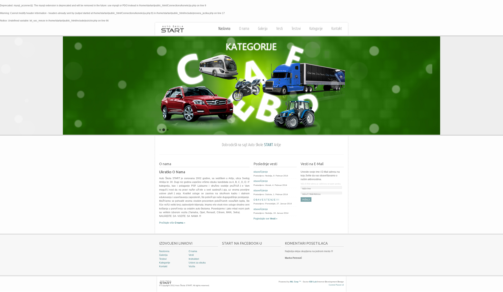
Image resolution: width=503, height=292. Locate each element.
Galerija (262, 29)
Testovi (296, 29)
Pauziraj (334, 128)
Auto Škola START (172, 29)
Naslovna (224, 29)
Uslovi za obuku (197, 262)
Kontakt (336, 29)
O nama (243, 28)
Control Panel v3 (336, 285)
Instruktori (194, 259)
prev (8, 85)
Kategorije (316, 29)
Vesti (279, 29)
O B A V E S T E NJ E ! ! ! (266, 199)
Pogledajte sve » (265, 218)
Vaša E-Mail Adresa (311, 194)
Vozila (192, 266)
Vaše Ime (306, 188)
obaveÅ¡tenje (260, 171)
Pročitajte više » (172, 222)
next (495, 85)
